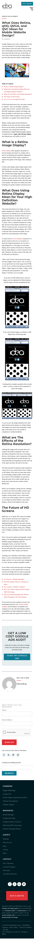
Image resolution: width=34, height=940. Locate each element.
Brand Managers (8, 815)
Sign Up (9, 742)
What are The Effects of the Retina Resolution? (18, 94)
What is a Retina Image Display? (13, 86)
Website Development (10, 801)
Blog (4, 846)
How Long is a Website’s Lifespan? (14, 587)
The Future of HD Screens (12, 97)
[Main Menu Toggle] (31, 8)
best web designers (16, 238)
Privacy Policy (13, 927)
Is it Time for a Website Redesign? (14, 579)
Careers (5, 850)
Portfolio (6, 839)
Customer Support (9, 867)
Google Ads (7, 794)
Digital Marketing (9, 790)
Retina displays (6, 150)
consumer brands (10, 910)
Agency (6, 835)
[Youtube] (24, 884)
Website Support (8, 804)
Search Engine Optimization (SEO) (15, 797)
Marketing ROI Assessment (12, 825)
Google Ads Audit (9, 818)
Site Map (5, 929)
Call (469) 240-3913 (10, 874)
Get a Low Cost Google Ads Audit (14, 99)
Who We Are (7, 842)
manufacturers (22, 910)
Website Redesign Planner (12, 829)
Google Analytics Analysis (12, 822)
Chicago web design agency (10, 908)
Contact (7, 859)
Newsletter (6, 870)
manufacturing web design (10, 917)
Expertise (7, 786)
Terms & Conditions (25, 927)
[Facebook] (10, 884)
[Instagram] (15, 884)
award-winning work (8, 915)
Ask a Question (8, 863)
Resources (8, 810)
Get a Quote (27, 3)
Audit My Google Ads (17, 656)
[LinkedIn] (19, 884)
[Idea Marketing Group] (7, 6)
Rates (5, 853)
